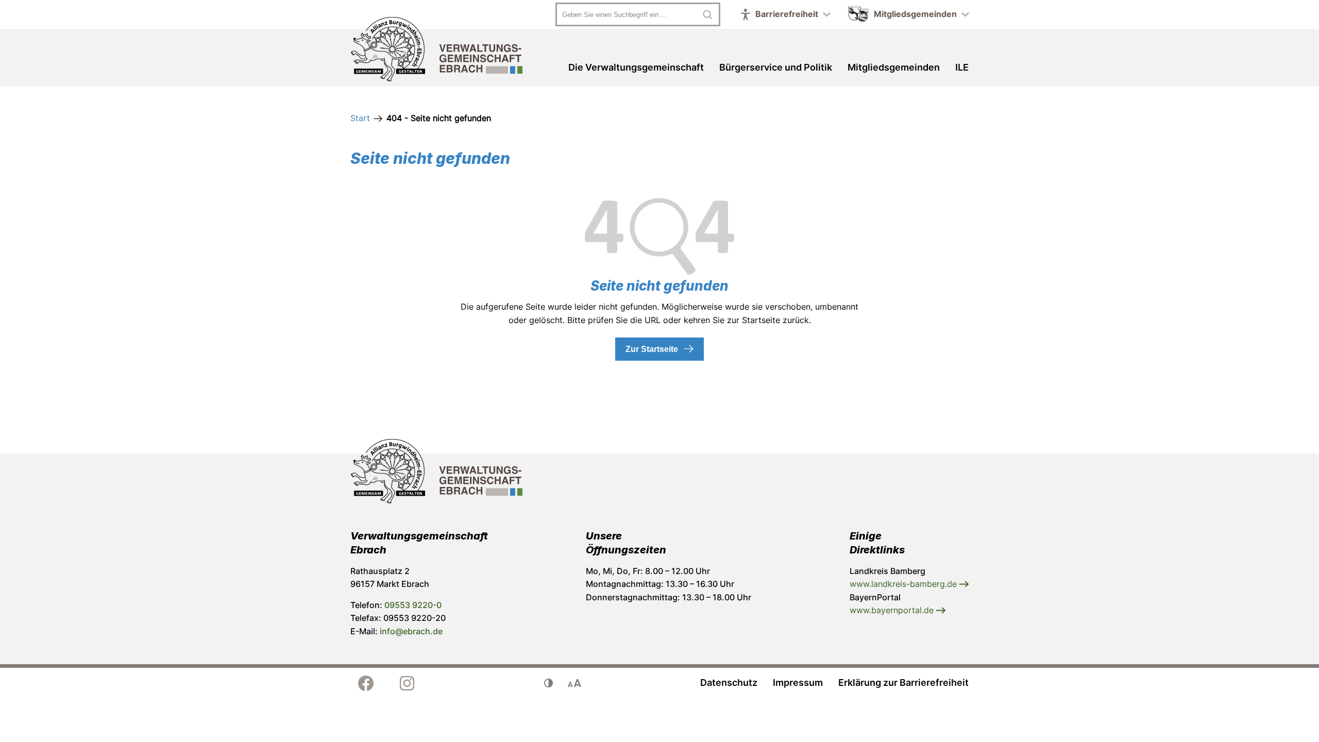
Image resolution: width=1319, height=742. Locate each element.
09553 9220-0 (413, 605)
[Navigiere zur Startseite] (436, 51)
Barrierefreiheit (786, 14)
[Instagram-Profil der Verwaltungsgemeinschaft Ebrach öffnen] (407, 683)
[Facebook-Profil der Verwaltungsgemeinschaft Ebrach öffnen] (365, 683)
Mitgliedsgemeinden (915, 14)
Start (360, 118)
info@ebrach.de (411, 631)
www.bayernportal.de (893, 610)
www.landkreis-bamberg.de (904, 584)
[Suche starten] (707, 14)
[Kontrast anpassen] (548, 683)
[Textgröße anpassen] (574, 683)
